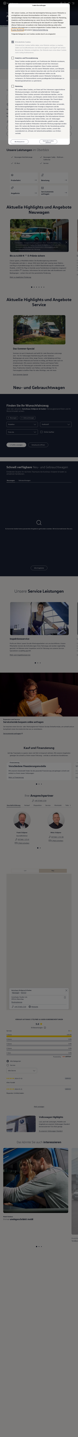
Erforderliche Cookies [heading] (23, 42)
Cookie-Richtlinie (17, 30)
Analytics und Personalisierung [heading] (26, 58)
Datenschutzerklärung (40, 30)
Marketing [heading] (19, 86)
